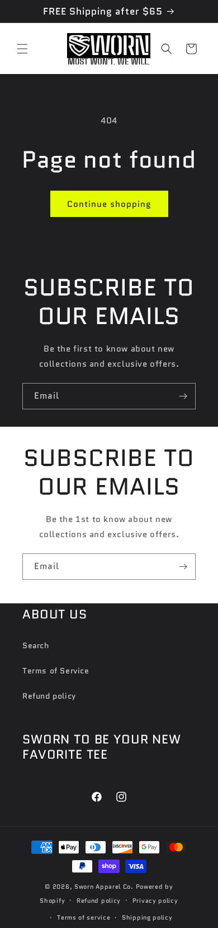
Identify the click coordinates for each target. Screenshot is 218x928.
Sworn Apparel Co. (104, 886)
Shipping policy (147, 917)
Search (35, 645)
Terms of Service (55, 670)
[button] (22, 48)
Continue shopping (109, 204)
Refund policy (49, 695)
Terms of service (83, 917)
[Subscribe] (182, 396)
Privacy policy (155, 900)
